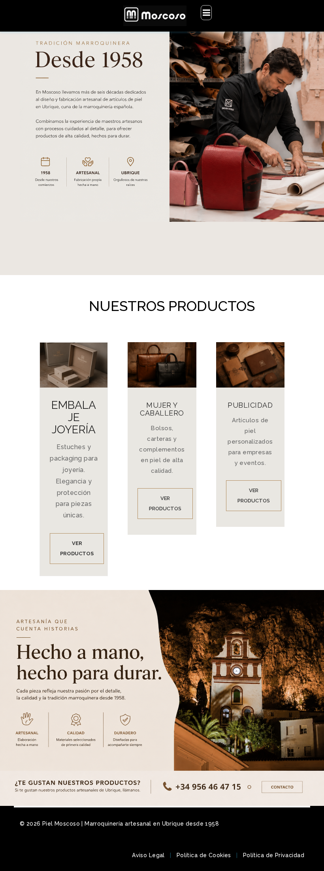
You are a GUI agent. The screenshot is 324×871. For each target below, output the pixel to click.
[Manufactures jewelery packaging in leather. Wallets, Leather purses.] (154, 16)
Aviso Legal (148, 855)
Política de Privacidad (273, 855)
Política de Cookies (204, 855)
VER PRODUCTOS (77, 548)
